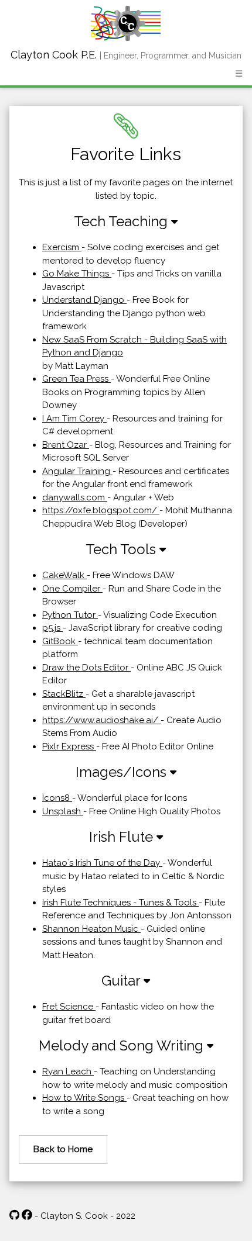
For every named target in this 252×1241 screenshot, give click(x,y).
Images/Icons (123, 771)
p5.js (52, 628)
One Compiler (72, 588)
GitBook (60, 641)
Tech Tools (122, 549)
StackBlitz (64, 694)
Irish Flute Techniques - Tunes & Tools (120, 902)
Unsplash (62, 811)
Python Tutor (70, 615)
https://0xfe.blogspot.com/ (100, 510)
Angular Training (77, 471)
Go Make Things (76, 273)
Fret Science (69, 1006)
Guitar (122, 980)
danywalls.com (74, 497)
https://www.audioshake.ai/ (101, 720)
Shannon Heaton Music (91, 929)
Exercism (61, 247)
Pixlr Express (69, 746)
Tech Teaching (122, 221)
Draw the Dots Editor (86, 667)
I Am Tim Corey (74, 418)
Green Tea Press (76, 379)
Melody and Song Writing (123, 1045)
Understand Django (84, 300)
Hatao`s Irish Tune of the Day (102, 863)
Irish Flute (122, 836)
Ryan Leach (68, 1071)
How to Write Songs (84, 1098)
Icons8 (57, 798)
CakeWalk (64, 575)
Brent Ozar (65, 445)
